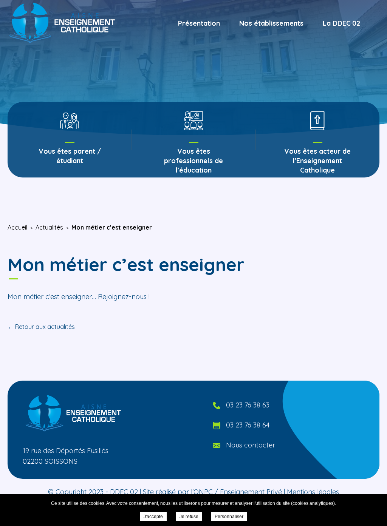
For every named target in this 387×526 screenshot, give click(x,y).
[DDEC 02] (62, 23)
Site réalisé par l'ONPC (178, 491)
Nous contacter (250, 445)
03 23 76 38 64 (247, 425)
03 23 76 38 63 (247, 405)
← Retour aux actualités (41, 326)
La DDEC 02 (341, 23)
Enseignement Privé (251, 491)
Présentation (199, 23)
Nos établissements (271, 23)
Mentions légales (313, 491)
